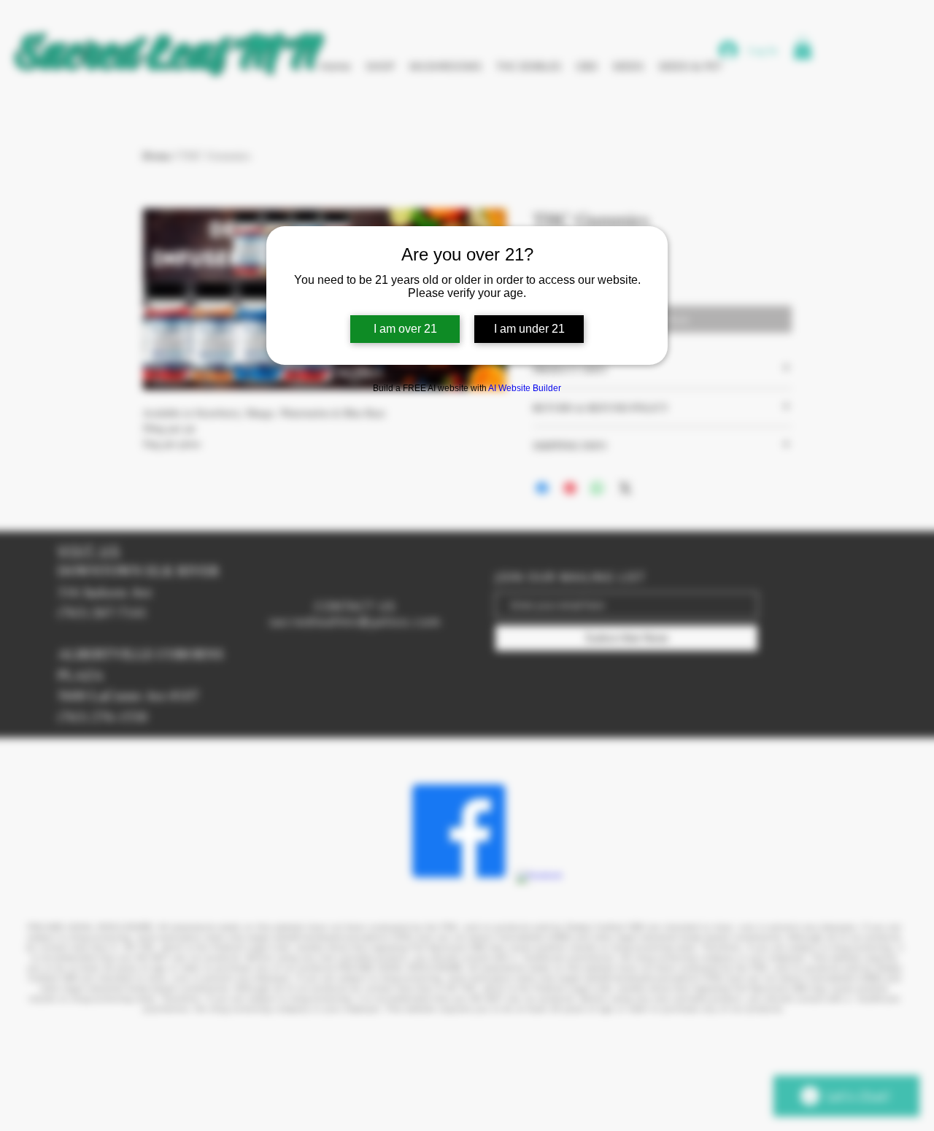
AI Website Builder (524, 388)
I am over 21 (405, 329)
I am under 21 (529, 329)
